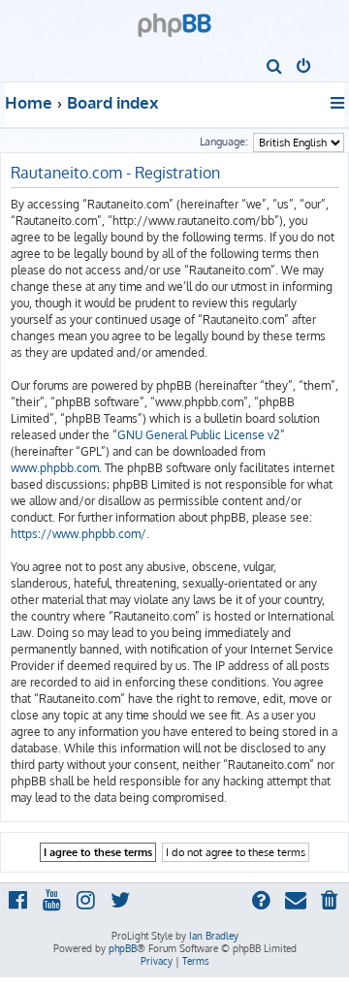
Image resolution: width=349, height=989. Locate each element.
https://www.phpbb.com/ (78, 533)
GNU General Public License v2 (198, 435)
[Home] (174, 19)
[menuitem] (275, 68)
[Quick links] (339, 102)
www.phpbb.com (55, 468)
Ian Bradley (213, 935)
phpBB (123, 948)
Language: (224, 141)
